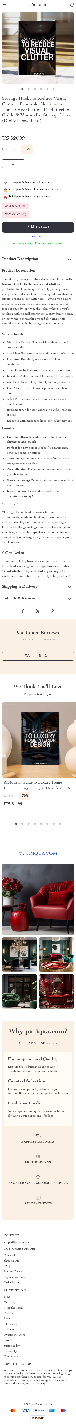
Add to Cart (38, 227)
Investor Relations (14, 1335)
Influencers (10, 1324)
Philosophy (10, 1351)
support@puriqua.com (17, 1242)
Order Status (11, 1282)
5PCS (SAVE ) (15, 214)
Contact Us (11, 1255)
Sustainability (12, 1346)
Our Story (10, 1302)
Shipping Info (11, 1261)
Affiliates (9, 1329)
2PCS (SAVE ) (15, 206)
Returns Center (13, 1271)
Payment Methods (15, 1277)
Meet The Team (13, 1308)
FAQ (7, 1266)
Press (7, 1318)
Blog (7, 1297)
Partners (9, 1340)
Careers (8, 1313)
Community (11, 1356)
